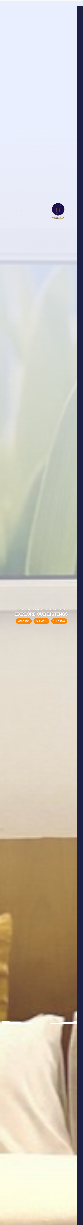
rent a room (41, 621)
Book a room (24, 621)
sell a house (59, 621)
